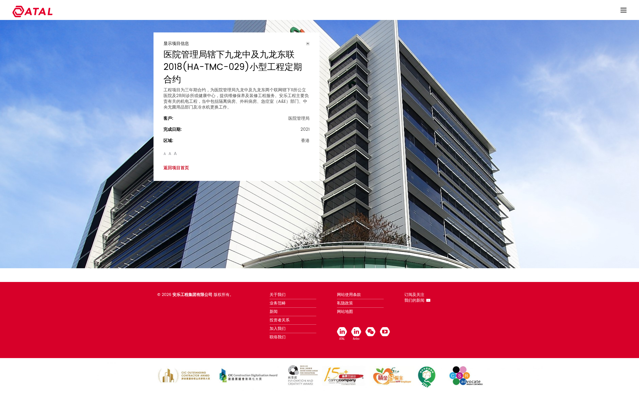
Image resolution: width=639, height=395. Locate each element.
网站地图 (345, 311)
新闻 (274, 311)
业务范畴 (278, 303)
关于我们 (278, 294)
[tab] (236, 43)
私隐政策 (345, 303)
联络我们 (278, 337)
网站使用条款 (349, 294)
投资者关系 (280, 320)
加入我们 (278, 328)
